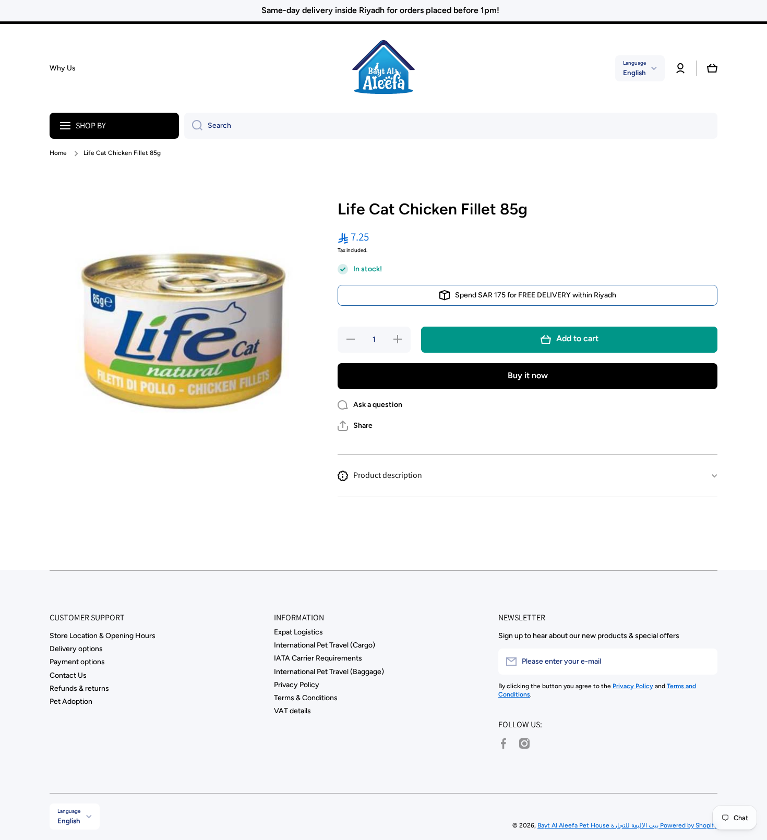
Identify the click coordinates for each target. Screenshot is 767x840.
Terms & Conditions (306, 697)
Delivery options (76, 648)
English (634, 72)
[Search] (193, 126)
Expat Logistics (298, 632)
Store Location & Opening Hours (102, 635)
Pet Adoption (71, 701)
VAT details (292, 710)
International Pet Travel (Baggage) (329, 671)
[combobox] (450, 126)
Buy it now (528, 375)
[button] (712, 68)
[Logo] (383, 68)
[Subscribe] (704, 662)
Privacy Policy (296, 684)
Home (58, 153)
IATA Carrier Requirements (318, 658)
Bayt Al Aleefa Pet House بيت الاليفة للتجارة (598, 825)
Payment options (77, 661)
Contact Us (68, 675)
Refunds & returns (79, 688)
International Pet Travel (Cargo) (324, 645)
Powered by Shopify (688, 825)
